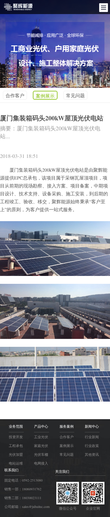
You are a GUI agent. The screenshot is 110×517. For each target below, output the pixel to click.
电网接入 (41, 463)
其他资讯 (92, 454)
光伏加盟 (16, 454)
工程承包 (16, 445)
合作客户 (15, 95)
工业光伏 (41, 436)
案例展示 (45, 96)
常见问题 (75, 95)
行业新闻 (92, 436)
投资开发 (16, 436)
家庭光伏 (41, 445)
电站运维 (16, 463)
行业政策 (92, 445)
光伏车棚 (41, 454)
